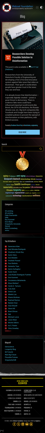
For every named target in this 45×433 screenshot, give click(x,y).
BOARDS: (26, 401)
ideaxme (37, 185)
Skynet (7, 226)
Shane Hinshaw (14, 297)
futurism (8, 185)
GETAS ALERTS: (28, 395)
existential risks (29, 182)
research (27, 193)
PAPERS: (26, 411)
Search (40, 148)
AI (9, 176)
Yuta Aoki (11, 289)
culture (21, 181)
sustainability (9, 196)
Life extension (36, 187)
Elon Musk (9, 222)
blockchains (27, 125)
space (38, 193)
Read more (22, 132)
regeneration (20, 193)
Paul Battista (13, 263)
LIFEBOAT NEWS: (28, 390)
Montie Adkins (13, 323)
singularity (34, 193)
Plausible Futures (11, 357)
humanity (33, 185)
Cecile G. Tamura (14, 286)
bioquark (8, 179)
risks (30, 193)
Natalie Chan (13, 303)
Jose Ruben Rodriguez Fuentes (19, 275)
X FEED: (10, 398)
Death (24, 181)
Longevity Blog (10, 349)
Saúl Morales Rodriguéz (17, 249)
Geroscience (9, 347)
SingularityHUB (10, 360)
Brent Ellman (12, 311)
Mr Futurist (9, 352)
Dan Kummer (13, 277)
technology (17, 196)
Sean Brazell (12, 306)
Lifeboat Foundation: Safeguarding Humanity (17, 7)
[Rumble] (31, 424)
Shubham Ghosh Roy (16, 125)
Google (12, 185)
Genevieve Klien (14, 246)
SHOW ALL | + (8, 331)
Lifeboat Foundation (18, 421)
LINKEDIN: (10, 395)
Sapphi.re (37, 421)
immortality (8, 187)
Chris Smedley (13, 328)
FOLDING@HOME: (9, 408)
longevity (17, 190)
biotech (16, 179)
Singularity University (13, 224)
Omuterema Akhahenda (17, 280)
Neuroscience (27, 190)
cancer (10, 182)
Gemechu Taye (13, 266)
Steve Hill (11, 309)
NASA (23, 190)
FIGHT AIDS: (11, 404)
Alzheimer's (13, 176)
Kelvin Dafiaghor (14, 269)
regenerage (9, 193)
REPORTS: (26, 404)
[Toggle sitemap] (37, 7)
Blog (22, 17)
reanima (36, 190)
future (41, 182)
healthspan (26, 184)
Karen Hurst (12, 272)
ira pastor (26, 187)
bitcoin (33, 179)
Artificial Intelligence (30, 176)
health (17, 184)
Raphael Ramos (14, 300)
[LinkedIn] (22, 424)
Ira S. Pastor (12, 326)
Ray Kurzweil (9, 220)
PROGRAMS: (27, 408)
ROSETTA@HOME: (9, 411)
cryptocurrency (16, 182)
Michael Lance (13, 317)
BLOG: (25, 398)
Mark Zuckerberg (11, 228)
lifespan (9, 190)
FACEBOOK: (9, 390)
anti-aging (21, 176)
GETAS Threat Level (22, 383)
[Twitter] (18, 424)
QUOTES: (26, 414)
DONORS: (15, 401)
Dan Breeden (12, 258)
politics (32, 190)
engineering (34, 125)
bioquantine (39, 176)
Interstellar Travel (17, 188)
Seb (9, 314)
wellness (36, 195)
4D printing (9, 213)
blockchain (39, 179)
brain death (5, 182)
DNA (6, 218)
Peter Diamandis (11, 215)
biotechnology (25, 179)
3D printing (9, 211)
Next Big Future (10, 355)
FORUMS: (17, 414)
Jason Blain (12, 320)
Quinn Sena (12, 255)
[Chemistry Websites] (22, 161)
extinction (36, 182)
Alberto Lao (12, 294)
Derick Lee (12, 292)
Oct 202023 (8, 57)
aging (5, 176)
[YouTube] (27, 424)
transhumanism (27, 196)
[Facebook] (14, 424)
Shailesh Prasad (14, 261)
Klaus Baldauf (13, 283)
